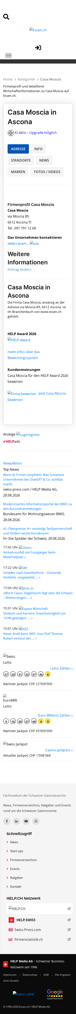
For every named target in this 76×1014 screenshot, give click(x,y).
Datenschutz (30, 975)
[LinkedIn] (16, 821)
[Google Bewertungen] (55, 994)
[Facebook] (6, 821)
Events (15, 869)
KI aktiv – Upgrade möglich (36, 132)
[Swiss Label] (23, 994)
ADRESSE (18, 149)
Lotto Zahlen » (61, 668)
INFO (38, 149)
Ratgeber (16, 877)
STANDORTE (21, 160)
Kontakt (15, 886)
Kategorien (26, 79)
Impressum (10, 975)
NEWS (44, 160)
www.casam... (18, 243)
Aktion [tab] (17, 463)
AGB (46, 975)
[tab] (7, 463)
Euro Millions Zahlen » (55, 715)
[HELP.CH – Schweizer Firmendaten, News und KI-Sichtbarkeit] (40, 908)
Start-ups (16, 851)
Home (8, 79)
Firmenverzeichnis (23, 860)
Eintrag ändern (19, 269)
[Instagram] (35, 821)
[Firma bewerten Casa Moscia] (22, 393)
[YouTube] (26, 821)
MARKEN (18, 171)
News (14, 842)
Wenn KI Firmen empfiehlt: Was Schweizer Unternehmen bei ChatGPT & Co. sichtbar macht (33, 479)
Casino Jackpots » (59, 750)
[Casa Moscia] (23, 339)
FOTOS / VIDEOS (47, 171)
